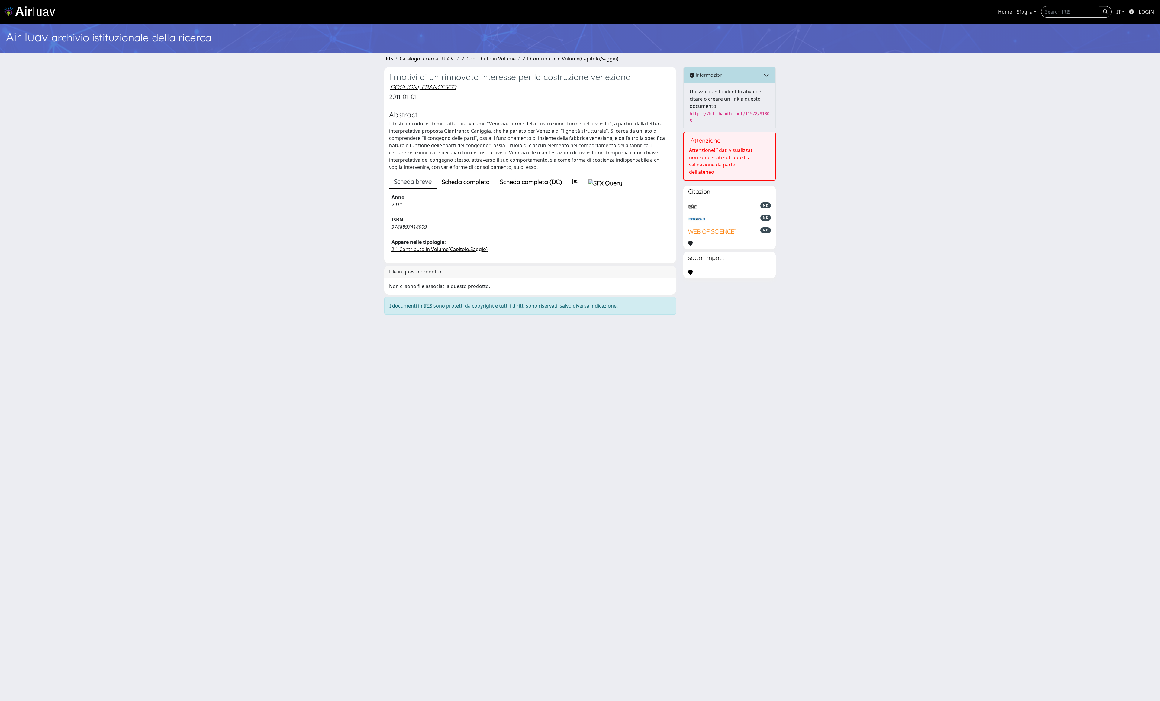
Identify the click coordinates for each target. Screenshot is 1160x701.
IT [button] (1118, 11)
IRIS (388, 58)
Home (1005, 11)
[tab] (575, 182)
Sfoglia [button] (1025, 11)
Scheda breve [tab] (413, 181)
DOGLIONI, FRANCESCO (423, 87)
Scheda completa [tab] (466, 182)
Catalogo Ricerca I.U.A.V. (427, 58)
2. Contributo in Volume (488, 58)
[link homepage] (32, 12)
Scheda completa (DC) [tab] (531, 182)
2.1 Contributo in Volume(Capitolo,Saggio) (570, 58)
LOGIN (1146, 11)
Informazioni (708, 75)
